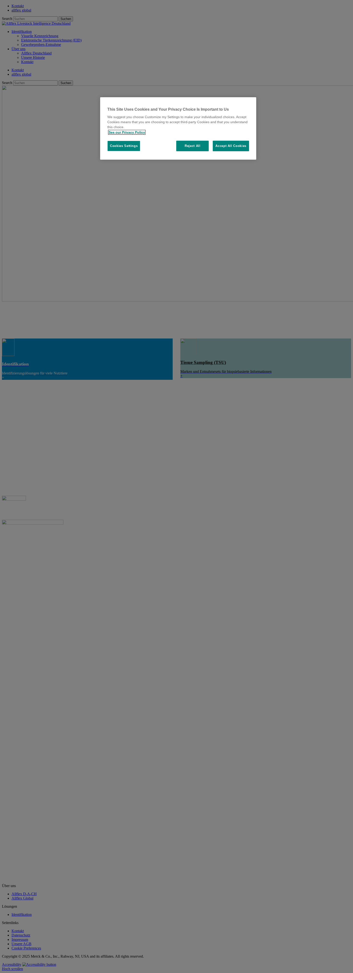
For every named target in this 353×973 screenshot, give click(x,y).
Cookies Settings (124, 146)
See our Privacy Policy (127, 132)
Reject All (193, 146)
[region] (178, 128)
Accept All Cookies (230, 146)
